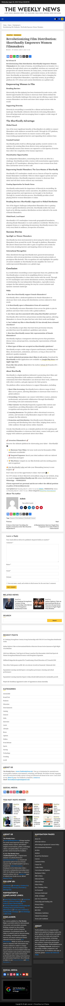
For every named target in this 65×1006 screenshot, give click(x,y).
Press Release (7, 742)
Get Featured (39, 890)
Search (7, 615)
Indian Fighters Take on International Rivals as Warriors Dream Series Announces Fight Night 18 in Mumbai (53, 604)
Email (8, 571)
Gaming (5, 711)
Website (8, 577)
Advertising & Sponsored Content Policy (47, 844)
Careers (37, 859)
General (5, 715)
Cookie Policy (39, 867)
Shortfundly (10, 367)
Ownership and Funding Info (43, 902)
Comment (9, 543)
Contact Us (38, 864)
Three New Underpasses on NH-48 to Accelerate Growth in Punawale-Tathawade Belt (29, 665)
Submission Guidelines (42, 913)
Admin (9, 50)
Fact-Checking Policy (41, 887)
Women (33, 518)
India (4, 718)
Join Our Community (41, 899)
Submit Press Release (41, 916)
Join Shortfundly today (16, 467)
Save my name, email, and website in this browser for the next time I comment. (32, 583)
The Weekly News (32, 9)
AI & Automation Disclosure (43, 847)
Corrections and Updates (42, 870)
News (5, 732)
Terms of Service (18, 960)
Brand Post (9, 35)
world (5, 760)
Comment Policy (40, 862)
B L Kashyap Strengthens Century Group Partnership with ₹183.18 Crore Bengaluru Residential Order (23, 604)
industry (24, 92)
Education (6, 704)
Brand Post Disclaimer (41, 856)
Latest (5, 725)
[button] (2, 19)
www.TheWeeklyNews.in (24, 771)
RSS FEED (38, 910)
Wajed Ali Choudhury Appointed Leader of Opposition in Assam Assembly (25, 682)
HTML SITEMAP (40, 896)
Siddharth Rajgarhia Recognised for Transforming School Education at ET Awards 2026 (29, 660)
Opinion (5, 736)
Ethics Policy (38, 884)
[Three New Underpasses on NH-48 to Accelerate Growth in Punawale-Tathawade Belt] (27, 821)
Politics (5, 739)
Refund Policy (39, 907)
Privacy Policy (39, 904)
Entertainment (17, 35)
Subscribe (62, 19)
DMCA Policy (39, 876)
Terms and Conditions (41, 919)
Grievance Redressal (41, 893)
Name (8, 564)
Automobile (6, 694)
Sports (5, 746)
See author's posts (27, 503)
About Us (10, 777)
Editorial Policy (39, 879)
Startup (5, 750)
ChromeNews (37, 1004)
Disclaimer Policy (40, 873)
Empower (12, 518)
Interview (6, 722)
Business (5, 701)
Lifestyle (5, 729)
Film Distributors (19, 518)
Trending (6, 757)
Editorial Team (39, 882)
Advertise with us (40, 842)
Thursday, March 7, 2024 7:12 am (21, 50)
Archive (37, 850)
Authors (37, 853)
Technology (6, 753)
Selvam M (44, 365)
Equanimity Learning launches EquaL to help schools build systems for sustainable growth (30, 677)
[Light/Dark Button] (55, 19)
